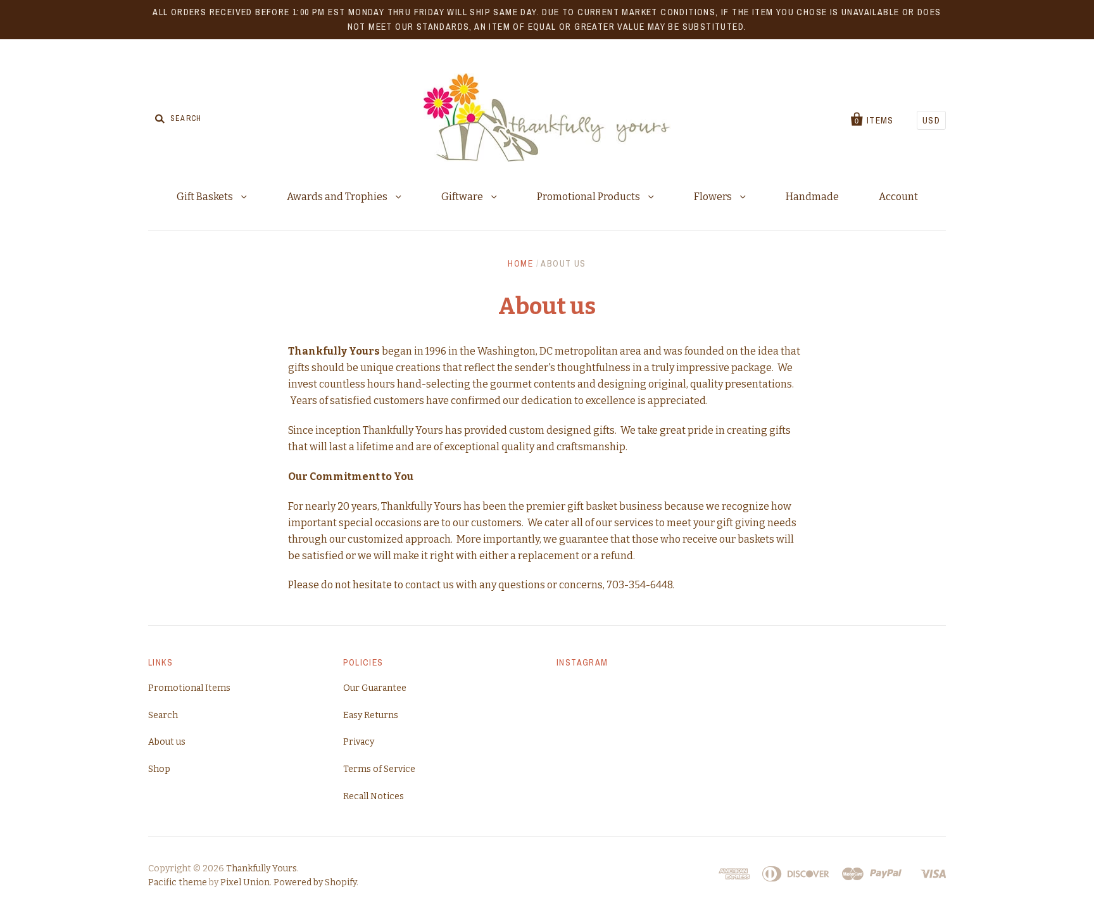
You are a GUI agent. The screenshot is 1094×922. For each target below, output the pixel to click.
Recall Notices (373, 796)
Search (163, 715)
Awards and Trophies (338, 197)
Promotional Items (189, 688)
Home (520, 263)
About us (166, 741)
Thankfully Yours (261, 868)
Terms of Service (379, 769)
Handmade (812, 197)
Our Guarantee (374, 688)
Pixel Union (245, 882)
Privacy (358, 741)
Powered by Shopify (315, 882)
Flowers (714, 197)
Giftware (463, 197)
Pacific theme (177, 882)
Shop (159, 769)
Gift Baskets (206, 197)
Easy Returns (370, 715)
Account (898, 197)
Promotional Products (589, 197)
